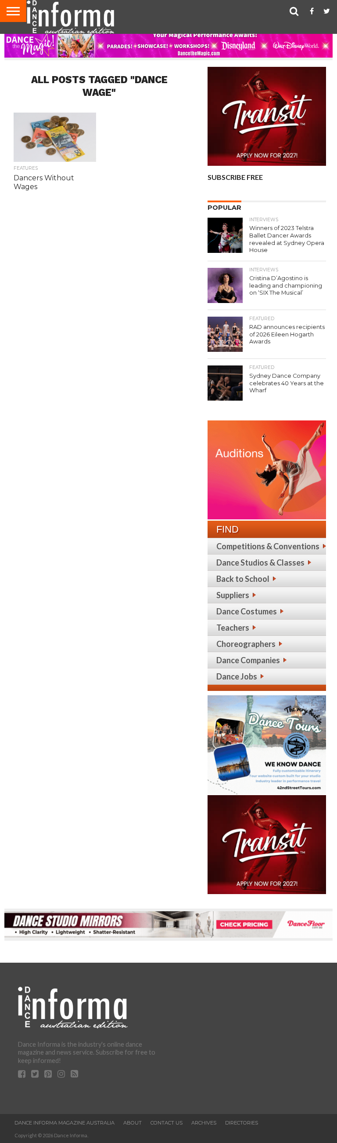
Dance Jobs (236, 676)
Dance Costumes (246, 611)
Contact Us (167, 1123)
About (132, 1123)
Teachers (232, 627)
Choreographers (246, 644)
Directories (241, 1123)
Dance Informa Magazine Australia (64, 1123)
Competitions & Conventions (267, 546)
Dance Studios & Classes (260, 562)
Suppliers (232, 595)
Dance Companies (248, 660)
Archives (203, 1123)
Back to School (242, 579)
